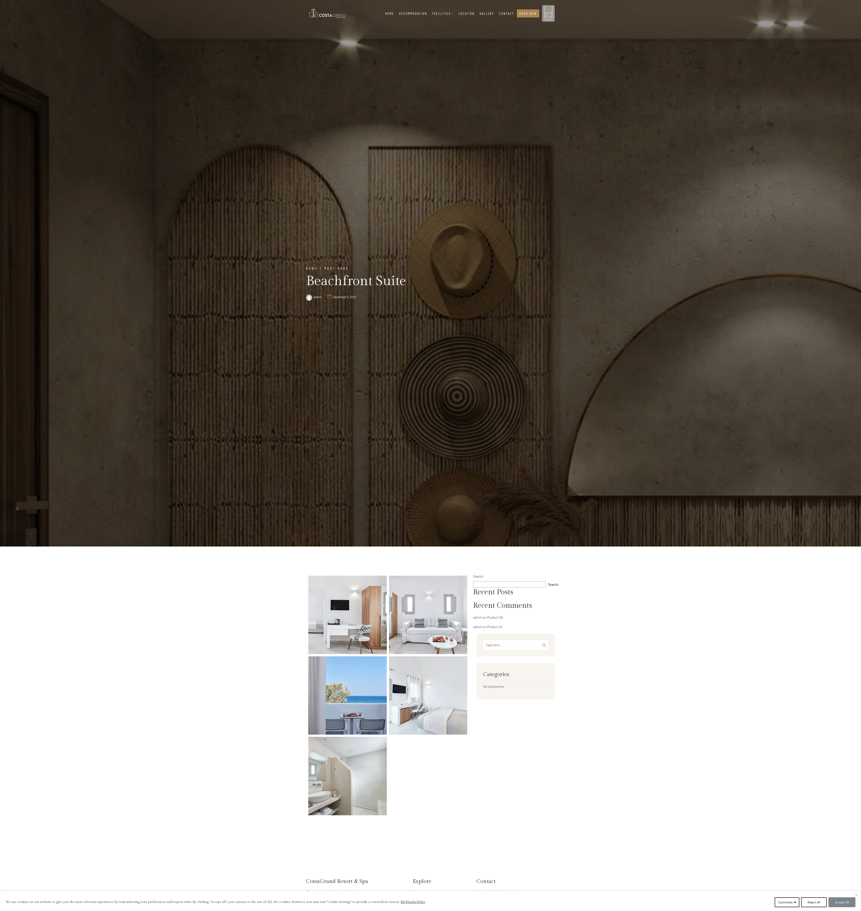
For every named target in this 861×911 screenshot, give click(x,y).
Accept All (842, 902)
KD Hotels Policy (413, 902)
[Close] (856, 895)
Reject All (814, 902)
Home (389, 13)
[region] (430, 901)
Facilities (441, 13)
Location (466, 13)
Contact (506, 13)
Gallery (487, 13)
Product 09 (495, 617)
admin (318, 297)
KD (546, 10)
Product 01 (494, 627)
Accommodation (413, 13)
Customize (785, 902)
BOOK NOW (528, 13)
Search (478, 576)
